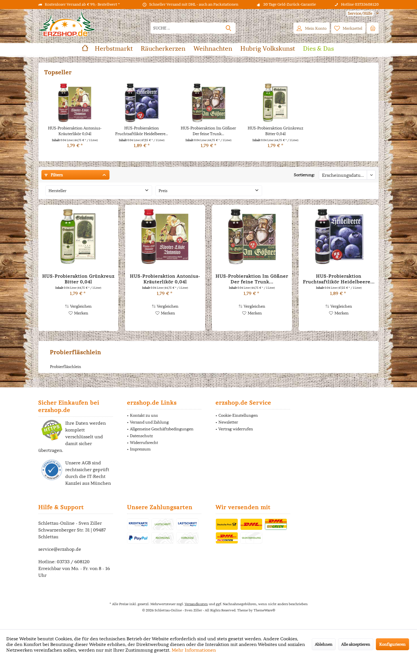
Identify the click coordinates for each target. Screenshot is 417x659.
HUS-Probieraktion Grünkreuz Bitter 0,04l (275, 131)
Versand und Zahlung (149, 422)
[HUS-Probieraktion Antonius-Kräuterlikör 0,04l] (75, 102)
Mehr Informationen (194, 650)
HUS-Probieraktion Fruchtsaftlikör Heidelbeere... (141, 131)
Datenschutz (141, 435)
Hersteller (57, 190)
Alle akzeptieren (355, 644)
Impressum (140, 449)
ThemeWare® (264, 610)
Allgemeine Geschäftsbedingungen (161, 428)
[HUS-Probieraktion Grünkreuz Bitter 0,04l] (275, 102)
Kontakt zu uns (144, 415)
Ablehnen (323, 644)
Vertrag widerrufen (235, 428)
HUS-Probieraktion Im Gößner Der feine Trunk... (208, 131)
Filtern (56, 174)
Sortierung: (304, 174)
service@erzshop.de (59, 549)
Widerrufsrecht (144, 442)
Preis (163, 190)
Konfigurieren (392, 644)
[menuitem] (360, 13)
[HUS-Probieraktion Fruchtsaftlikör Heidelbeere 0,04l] (142, 102)
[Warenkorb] (373, 28)
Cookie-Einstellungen (238, 415)
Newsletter (228, 422)
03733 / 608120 (73, 561)
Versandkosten (196, 604)
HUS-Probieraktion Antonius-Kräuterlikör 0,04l (75, 131)
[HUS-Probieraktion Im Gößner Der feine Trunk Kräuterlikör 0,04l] (208, 102)
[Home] (85, 48)
